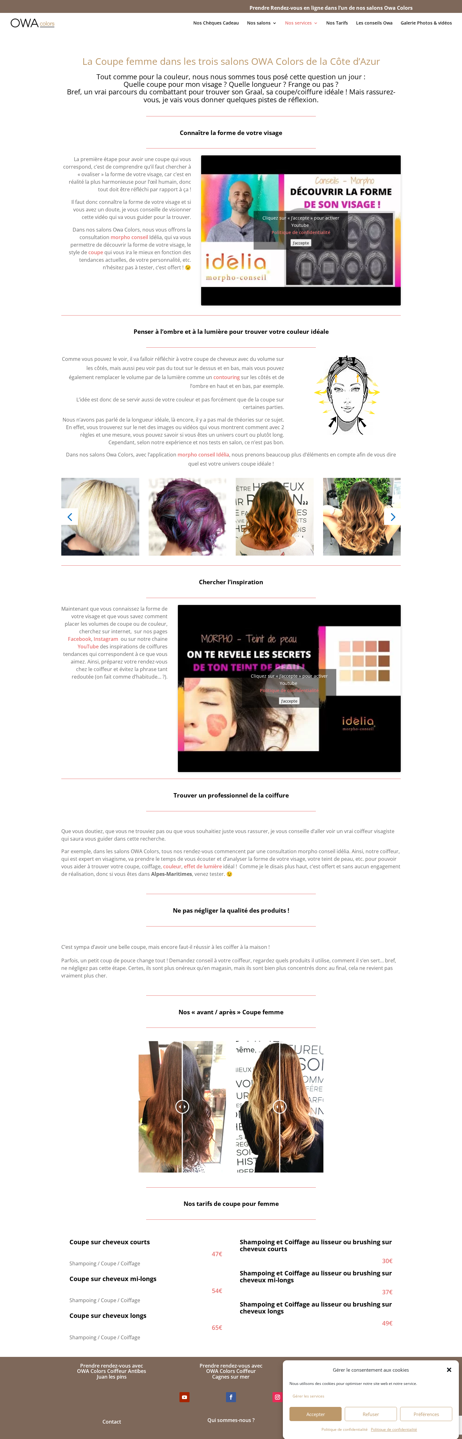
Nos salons (259, 23)
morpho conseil (129, 237)
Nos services (298, 23)
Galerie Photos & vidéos (426, 23)
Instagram (106, 639)
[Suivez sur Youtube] (184, 1397)
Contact (111, 1421)
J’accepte (301, 243)
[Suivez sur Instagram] (277, 1397)
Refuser (371, 1414)
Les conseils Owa (374, 23)
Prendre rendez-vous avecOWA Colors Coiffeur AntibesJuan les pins (111, 1371)
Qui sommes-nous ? (231, 1420)
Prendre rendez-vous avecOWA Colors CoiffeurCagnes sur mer (231, 1371)
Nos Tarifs (337, 23)
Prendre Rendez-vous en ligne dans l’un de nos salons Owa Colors (331, 7)
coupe (95, 252)
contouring (226, 377)
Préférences (426, 1414)
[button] (449, 1370)
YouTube (89, 646)
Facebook (79, 639)
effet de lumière (203, 866)
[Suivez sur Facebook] (231, 1397)
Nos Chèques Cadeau (216, 23)
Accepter (315, 1414)
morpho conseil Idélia (203, 454)
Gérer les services (308, 1395)
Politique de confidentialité (345, 1429)
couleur (172, 866)
